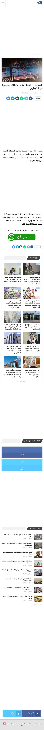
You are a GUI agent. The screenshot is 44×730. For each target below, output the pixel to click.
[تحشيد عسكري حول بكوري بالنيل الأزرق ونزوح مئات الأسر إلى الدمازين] (38, 581)
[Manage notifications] (4, 723)
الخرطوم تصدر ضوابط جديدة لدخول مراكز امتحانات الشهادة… (17, 571)
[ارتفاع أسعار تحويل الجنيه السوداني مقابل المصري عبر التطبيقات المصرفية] (12, 317)
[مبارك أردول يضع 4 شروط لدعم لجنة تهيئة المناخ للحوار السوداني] (38, 554)
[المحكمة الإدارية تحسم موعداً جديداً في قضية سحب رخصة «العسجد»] (31, 338)
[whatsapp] (22, 235)
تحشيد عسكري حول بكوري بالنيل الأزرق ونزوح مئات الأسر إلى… (18, 580)
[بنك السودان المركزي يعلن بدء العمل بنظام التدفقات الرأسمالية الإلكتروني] (12, 338)
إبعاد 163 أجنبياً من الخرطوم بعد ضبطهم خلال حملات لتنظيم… (17, 588)
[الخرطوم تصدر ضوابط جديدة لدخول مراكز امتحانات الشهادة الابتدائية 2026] (38, 572)
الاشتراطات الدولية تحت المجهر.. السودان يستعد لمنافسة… (17, 562)
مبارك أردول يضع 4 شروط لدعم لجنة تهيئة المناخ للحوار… (17, 553)
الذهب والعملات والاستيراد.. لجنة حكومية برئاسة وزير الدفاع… (17, 544)
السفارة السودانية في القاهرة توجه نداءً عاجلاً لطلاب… (18, 535)
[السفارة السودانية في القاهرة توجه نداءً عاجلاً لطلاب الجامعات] (38, 537)
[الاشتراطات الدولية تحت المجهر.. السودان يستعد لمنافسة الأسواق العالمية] (12, 269)
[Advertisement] (22, 30)
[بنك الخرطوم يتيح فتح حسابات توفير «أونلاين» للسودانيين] (31, 317)
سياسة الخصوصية (15, 724)
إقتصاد (38, 264)
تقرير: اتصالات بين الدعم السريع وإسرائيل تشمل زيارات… (17, 597)
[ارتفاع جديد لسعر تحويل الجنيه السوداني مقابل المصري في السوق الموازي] (31, 362)
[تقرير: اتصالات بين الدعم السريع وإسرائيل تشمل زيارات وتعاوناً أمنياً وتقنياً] (38, 599)
